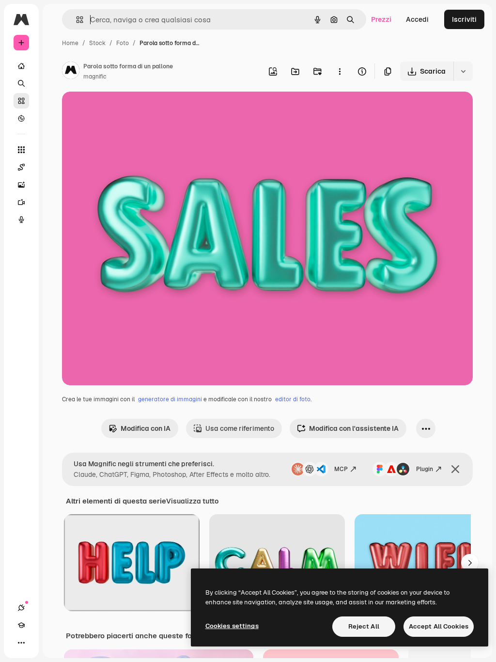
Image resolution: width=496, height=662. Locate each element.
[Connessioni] (21, 607)
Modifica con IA (145, 428)
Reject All (363, 626)
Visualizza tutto (192, 501)
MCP (341, 469)
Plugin (424, 469)
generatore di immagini (170, 399)
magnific (95, 76)
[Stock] (21, 101)
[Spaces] (21, 167)
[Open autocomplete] (75, 19)
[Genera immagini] (21, 184)
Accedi (417, 19)
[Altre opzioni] (339, 71)
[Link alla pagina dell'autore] (70, 72)
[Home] (21, 66)
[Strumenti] (21, 150)
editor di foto (292, 399)
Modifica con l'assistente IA (354, 428)
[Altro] (21, 642)
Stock (97, 43)
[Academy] (21, 625)
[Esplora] (21, 118)
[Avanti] (470, 562)
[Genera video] (21, 202)
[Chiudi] (455, 469)
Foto (122, 43)
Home (70, 43)
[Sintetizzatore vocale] (21, 219)
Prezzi (381, 19)
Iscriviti (464, 19)
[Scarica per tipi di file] (463, 71)
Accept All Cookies (438, 626)
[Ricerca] (21, 83)
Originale (125, 110)
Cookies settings (232, 626)
